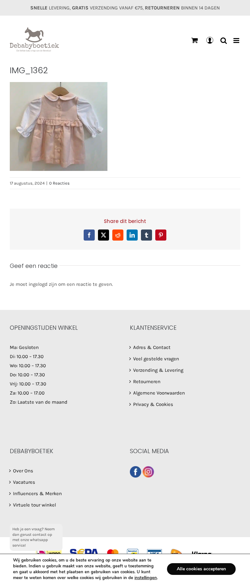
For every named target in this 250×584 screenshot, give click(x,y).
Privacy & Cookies (153, 404)
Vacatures (24, 482)
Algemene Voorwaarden (159, 393)
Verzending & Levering (158, 370)
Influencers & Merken (37, 493)
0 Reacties (59, 183)
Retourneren (146, 381)
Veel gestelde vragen (156, 359)
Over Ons (23, 471)
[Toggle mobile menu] (236, 40)
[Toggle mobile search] (223, 40)
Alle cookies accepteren (201, 569)
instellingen (145, 578)
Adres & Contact (152, 347)
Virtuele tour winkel (34, 505)
